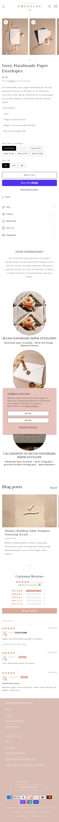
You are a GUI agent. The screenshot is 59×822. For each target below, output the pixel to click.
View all (53, 488)
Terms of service (30, 812)
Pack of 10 (36, 148)
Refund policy (48, 808)
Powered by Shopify (33, 808)
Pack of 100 (37, 153)
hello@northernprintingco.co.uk (20, 759)
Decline (28, 420)
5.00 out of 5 (36, 582)
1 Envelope (9, 148)
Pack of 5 (22, 148)
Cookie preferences (39, 816)
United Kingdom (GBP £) (28, 787)
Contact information (22, 816)
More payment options (29, 189)
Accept (28, 413)
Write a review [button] (29, 611)
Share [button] (7, 197)
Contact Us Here (13, 736)
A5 (6, 165)
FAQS (8, 709)
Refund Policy (12, 727)
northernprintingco (19, 808)
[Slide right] (36, 60)
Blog (7, 741)
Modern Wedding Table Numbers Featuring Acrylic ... (27, 532)
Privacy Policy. (32, 406)
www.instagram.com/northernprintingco (24, 765)
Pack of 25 (9, 153)
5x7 (14, 165)
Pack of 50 (23, 153)
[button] (3, 7)
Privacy (8, 715)
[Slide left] (23, 60)
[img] (8, 628)
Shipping (12, 81)
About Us (10, 747)
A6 (22, 165)
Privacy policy (16, 812)
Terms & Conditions (15, 721)
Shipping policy (44, 812)
